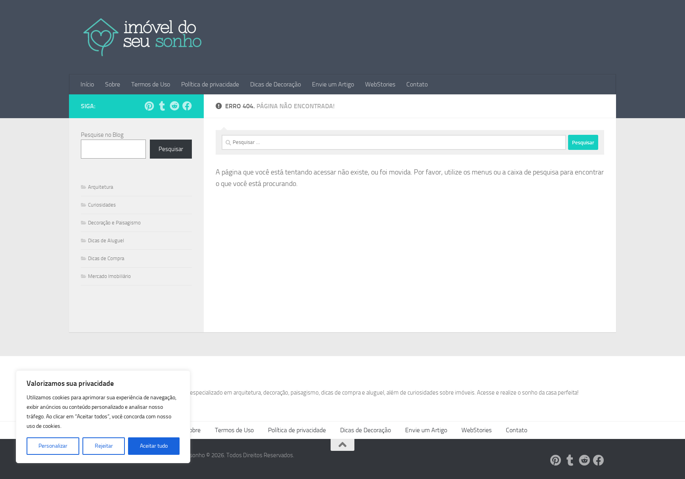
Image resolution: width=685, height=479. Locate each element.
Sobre (112, 84)
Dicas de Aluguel (106, 240)
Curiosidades (102, 205)
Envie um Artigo (333, 84)
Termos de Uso (150, 84)
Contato (417, 84)
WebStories (380, 84)
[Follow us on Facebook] (187, 106)
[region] (103, 416)
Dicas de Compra (106, 258)
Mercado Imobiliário (109, 276)
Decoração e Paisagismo (114, 223)
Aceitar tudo (154, 446)
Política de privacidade (210, 84)
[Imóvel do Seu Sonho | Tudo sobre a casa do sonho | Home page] (143, 37)
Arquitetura (100, 187)
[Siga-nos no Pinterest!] (149, 106)
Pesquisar (171, 149)
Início (87, 84)
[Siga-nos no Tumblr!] (161, 106)
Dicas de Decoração (275, 84)
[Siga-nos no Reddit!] (174, 106)
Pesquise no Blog (102, 134)
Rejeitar (104, 446)
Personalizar (52, 446)
